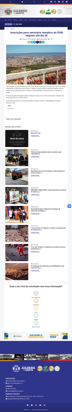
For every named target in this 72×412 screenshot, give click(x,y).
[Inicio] (5, 20)
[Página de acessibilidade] (34, 2)
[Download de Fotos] (31, 42)
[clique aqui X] (36, 405)
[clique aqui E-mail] (27, 405)
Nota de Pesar (36, 133)
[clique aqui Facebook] (31, 405)
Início (7, 28)
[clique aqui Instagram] (44, 405)
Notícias (12, 28)
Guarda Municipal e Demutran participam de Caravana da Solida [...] (45, 210)
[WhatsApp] (43, 42)
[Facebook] (34, 42)
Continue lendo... (35, 135)
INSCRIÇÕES (10, 108)
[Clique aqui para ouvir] (40, 42)
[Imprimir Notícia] (28, 42)
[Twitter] (37, 42)
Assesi (30, 409)
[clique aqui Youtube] (40, 405)
